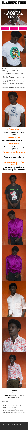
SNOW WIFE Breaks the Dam (9, 404)
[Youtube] (16, 427)
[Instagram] (14, 427)
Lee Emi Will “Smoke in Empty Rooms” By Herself (13, 409)
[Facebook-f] (11, 427)
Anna (5, 68)
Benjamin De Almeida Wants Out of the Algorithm (13, 410)
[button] (5, 28)
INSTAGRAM (16, 393)
